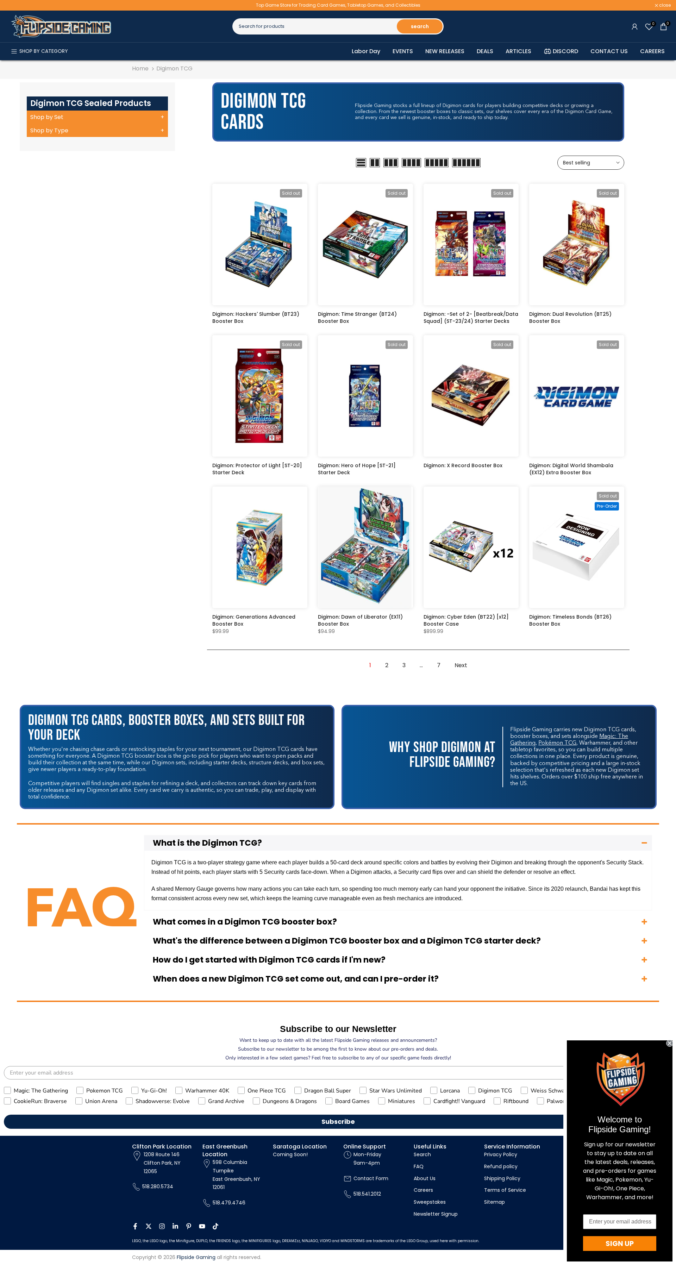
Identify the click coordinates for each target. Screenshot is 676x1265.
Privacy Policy (500, 1154)
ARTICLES (518, 51)
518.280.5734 (157, 1186)
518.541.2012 (367, 1193)
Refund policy (501, 1166)
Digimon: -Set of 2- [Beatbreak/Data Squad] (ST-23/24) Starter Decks (471, 318)
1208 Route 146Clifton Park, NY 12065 (162, 1163)
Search (422, 1154)
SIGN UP (620, 1243)
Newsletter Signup (436, 1213)
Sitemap (494, 1201)
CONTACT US (609, 51)
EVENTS (403, 51)
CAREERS (652, 51)
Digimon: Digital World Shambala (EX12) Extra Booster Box (571, 469)
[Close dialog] (669, 1043)
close (14, 5)
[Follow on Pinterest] (189, 1226)
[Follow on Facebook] (135, 1226)
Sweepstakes (430, 1201)
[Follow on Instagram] (162, 1226)
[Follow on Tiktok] (215, 1226)
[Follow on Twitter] (148, 1226)
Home (140, 68)
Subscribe (338, 1121)
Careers (423, 1190)
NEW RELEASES (444, 51)
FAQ (419, 1166)
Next (461, 665)
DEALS (485, 51)
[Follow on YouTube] (202, 1226)
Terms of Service (505, 1190)
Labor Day (366, 51)
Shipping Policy (502, 1178)
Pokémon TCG (557, 743)
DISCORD (565, 51)
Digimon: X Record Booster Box (463, 465)
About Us (425, 1178)
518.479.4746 (229, 1202)
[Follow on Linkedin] (175, 1226)
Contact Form (370, 1178)
